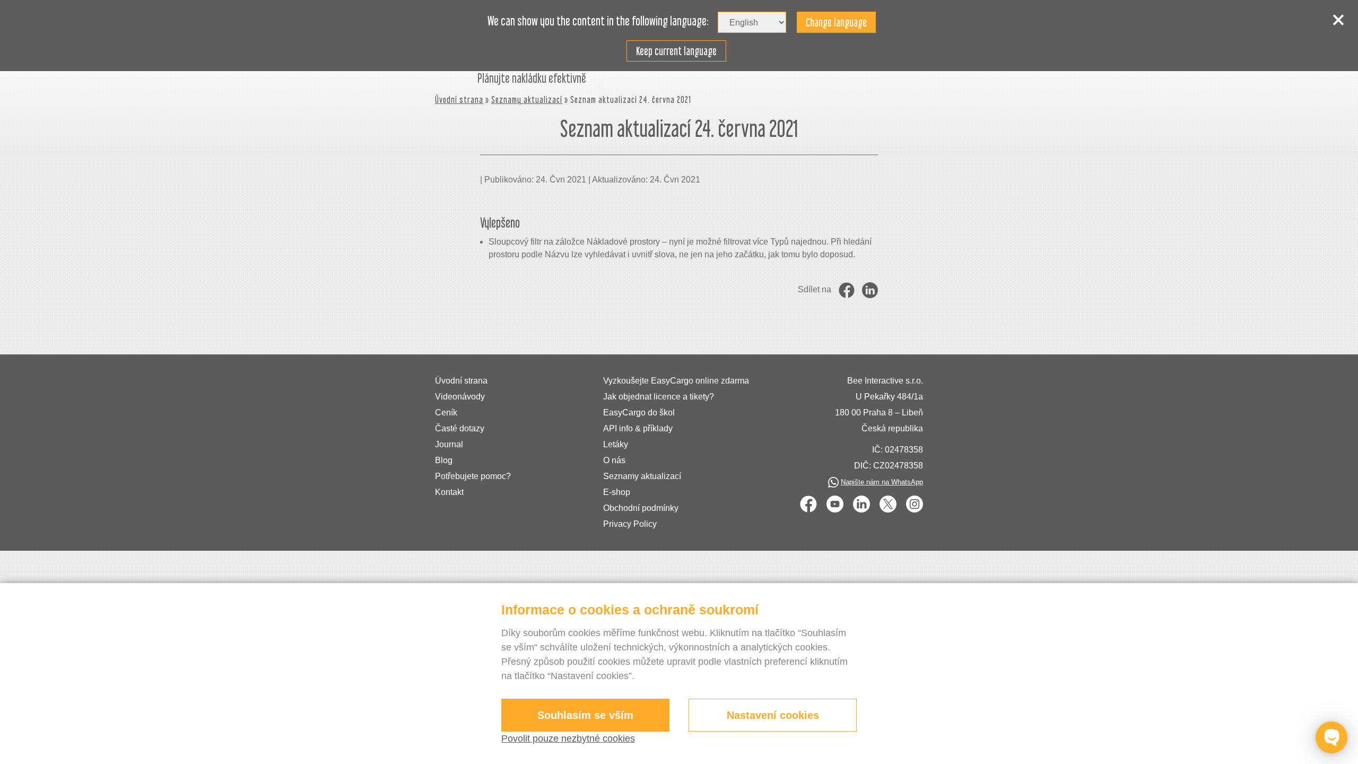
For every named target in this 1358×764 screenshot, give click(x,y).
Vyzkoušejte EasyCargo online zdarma (676, 380)
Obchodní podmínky (640, 508)
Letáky (615, 444)
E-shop (616, 492)
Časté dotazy (459, 428)
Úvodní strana (459, 99)
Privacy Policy (630, 523)
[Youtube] (834, 504)
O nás (614, 460)
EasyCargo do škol (639, 412)
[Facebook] (808, 504)
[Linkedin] (861, 504)
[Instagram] (914, 504)
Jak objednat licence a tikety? (658, 396)
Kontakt (449, 492)
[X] (888, 504)
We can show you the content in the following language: (598, 21)
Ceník (446, 412)
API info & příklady (638, 428)
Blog (443, 460)
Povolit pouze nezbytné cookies (568, 738)
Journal (449, 444)
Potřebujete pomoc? (473, 476)
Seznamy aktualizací (526, 99)
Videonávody (460, 396)
